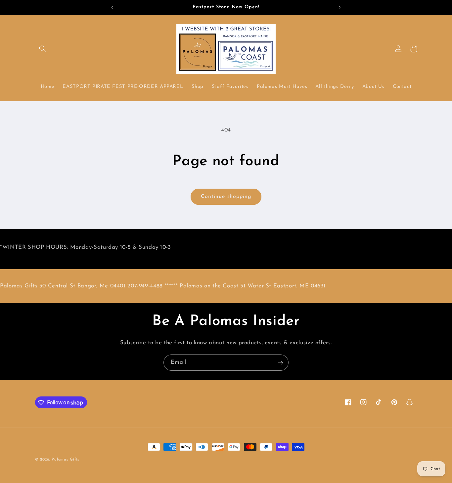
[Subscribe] (280, 362)
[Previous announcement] (112, 7)
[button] (42, 48)
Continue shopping (226, 196)
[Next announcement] (339, 7)
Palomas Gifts (65, 460)
